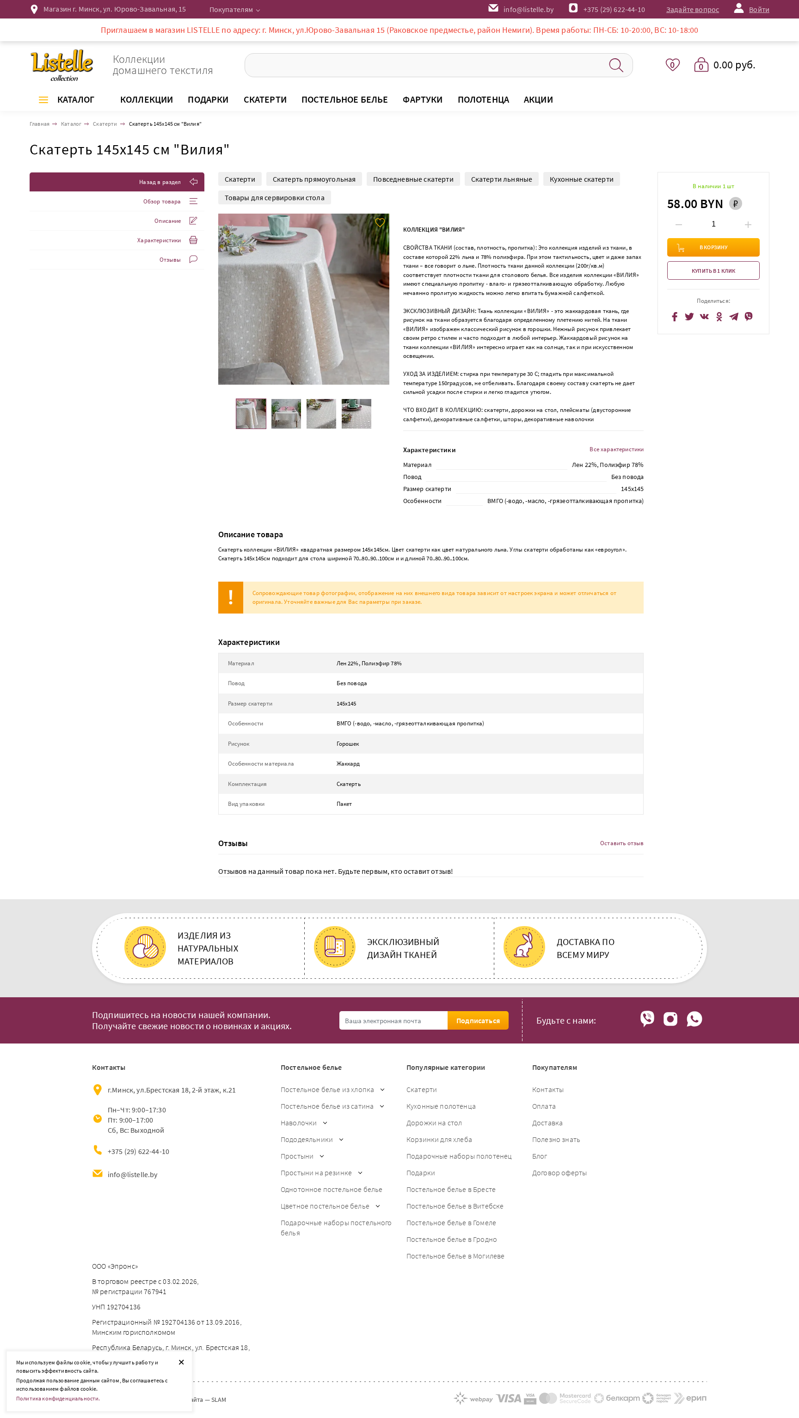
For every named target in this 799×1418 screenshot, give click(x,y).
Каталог (75, 99)
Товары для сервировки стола (275, 197)
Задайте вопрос (692, 9)
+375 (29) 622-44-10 (614, 9)
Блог (539, 1155)
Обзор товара (162, 201)
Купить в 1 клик (713, 271)
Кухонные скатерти (582, 179)
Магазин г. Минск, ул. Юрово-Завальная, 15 (114, 8)
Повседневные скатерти (413, 179)
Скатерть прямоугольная (314, 179)
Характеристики (159, 240)
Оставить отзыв (622, 843)
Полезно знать (556, 1139)
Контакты (548, 1089)
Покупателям (231, 9)
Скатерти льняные (502, 179)
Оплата (544, 1106)
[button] (381, 299)
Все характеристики (617, 449)
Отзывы (170, 260)
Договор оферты (559, 1172)
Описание (167, 221)
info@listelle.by (133, 1174)
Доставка (547, 1122)
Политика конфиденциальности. (58, 1398)
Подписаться (478, 1020)
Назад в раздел (160, 182)
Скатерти (240, 179)
